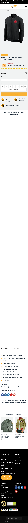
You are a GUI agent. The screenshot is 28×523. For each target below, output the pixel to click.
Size (2, 83)
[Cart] (26, 6)
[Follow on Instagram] (5, 394)
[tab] (6, 348)
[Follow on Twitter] (8, 394)
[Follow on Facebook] (2, 394)
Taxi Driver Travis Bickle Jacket (5, 436)
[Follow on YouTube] (14, 394)
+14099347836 (11, 390)
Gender (3, 76)
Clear (25, 75)
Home (2, 10)
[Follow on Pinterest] (11, 394)
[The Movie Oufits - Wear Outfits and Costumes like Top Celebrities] (14, 6)
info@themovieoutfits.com (14, 387)
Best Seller (8, 10)
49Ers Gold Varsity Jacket (20, 436)
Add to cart (14, 94)
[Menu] (2, 6)
